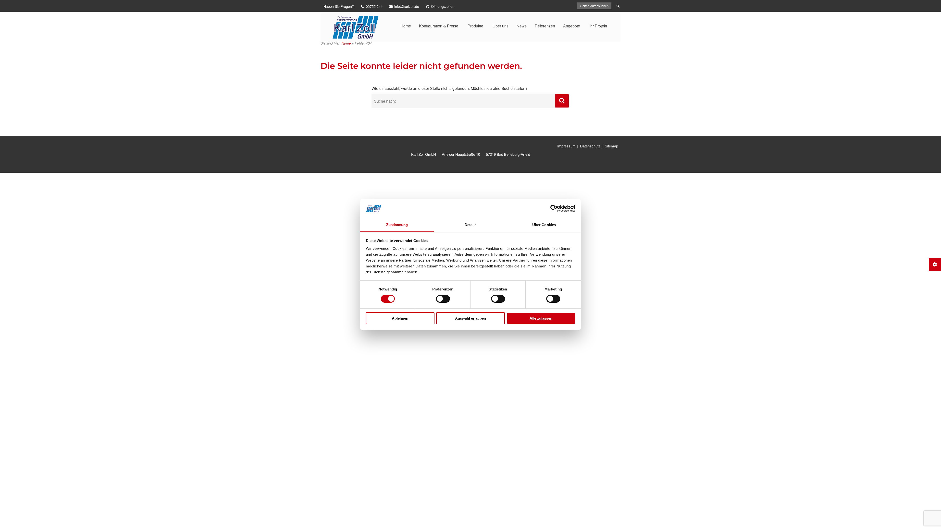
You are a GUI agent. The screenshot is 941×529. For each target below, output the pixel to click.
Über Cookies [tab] (544, 225)
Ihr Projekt (598, 26)
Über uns (500, 26)
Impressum (566, 145)
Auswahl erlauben (470, 318)
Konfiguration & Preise (438, 26)
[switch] (443, 299)
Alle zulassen (541, 318)
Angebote (571, 26)
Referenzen (545, 26)
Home (405, 26)
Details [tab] (471, 225)
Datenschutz (590, 145)
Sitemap (611, 145)
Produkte (475, 26)
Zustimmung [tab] (397, 225)
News (522, 26)
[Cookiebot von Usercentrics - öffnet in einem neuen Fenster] (553, 208)
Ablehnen (400, 318)
